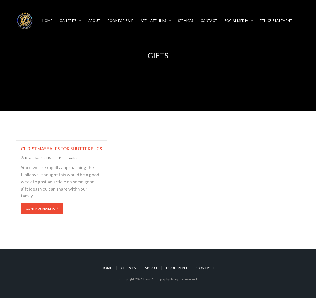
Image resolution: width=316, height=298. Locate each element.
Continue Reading (41, 208)
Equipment (177, 268)
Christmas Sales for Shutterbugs (61, 148)
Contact (205, 268)
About (151, 268)
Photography (68, 158)
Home (107, 268)
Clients (128, 268)
